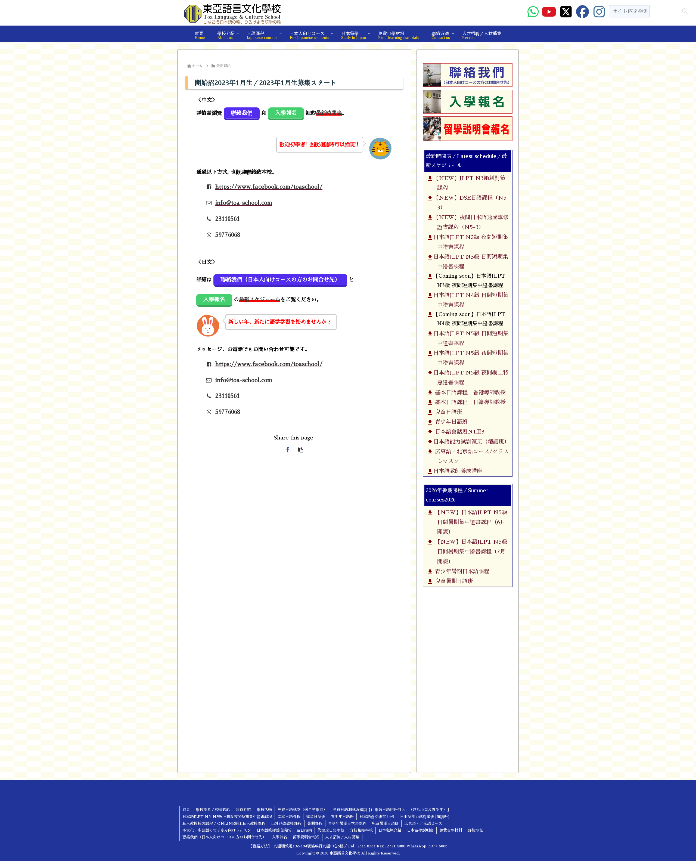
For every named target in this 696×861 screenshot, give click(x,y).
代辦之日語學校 (331, 830)
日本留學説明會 (420, 830)
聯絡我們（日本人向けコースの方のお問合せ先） (224, 837)
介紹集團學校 (361, 830)
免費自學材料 (450, 830)
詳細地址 (475, 830)
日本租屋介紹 (389, 830)
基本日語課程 (289, 817)
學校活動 (264, 810)
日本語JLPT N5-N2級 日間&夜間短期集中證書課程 (227, 817)
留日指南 (304, 830)
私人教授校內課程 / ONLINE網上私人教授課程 (223, 823)
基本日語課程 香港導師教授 (469, 392)
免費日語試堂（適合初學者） (302, 810)
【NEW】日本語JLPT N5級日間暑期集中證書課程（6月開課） (469, 522)
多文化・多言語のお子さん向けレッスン (216, 830)
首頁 (186, 810)
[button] (685, 11)
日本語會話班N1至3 (458, 431)
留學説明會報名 (306, 837)
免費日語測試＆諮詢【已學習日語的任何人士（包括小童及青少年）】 (392, 810)
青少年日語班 (450, 422)
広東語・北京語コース (423, 823)
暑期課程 (314, 823)
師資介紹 (243, 810)
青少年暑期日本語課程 (460, 571)
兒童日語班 (447, 412)
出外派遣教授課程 (286, 823)
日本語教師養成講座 (457, 471)
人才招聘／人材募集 (342, 837)
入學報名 (279, 837)
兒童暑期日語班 (452, 581)
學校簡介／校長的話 (213, 810)
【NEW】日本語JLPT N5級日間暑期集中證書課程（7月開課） (469, 551)
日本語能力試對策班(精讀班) (425, 817)
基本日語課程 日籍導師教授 (469, 402)
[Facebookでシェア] (287, 449)
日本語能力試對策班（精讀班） (470, 441)
